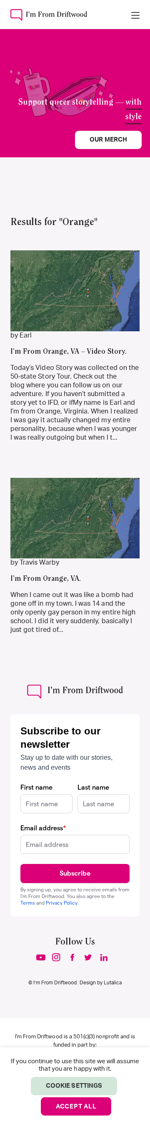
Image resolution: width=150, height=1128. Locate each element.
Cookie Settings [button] (74, 1086)
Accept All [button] (76, 1107)
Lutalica (113, 982)
